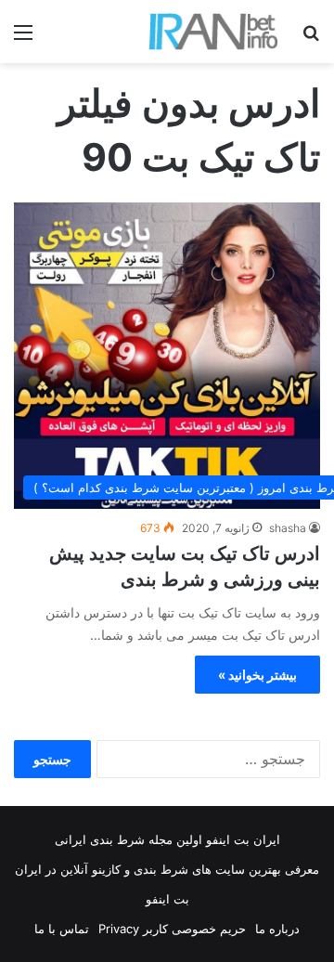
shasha (287, 528)
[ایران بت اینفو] (213, 31)
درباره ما (277, 928)
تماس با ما (61, 928)
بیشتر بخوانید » (257, 674)
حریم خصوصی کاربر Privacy (172, 928)
